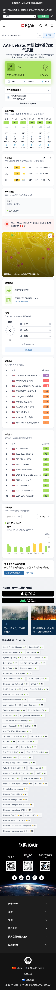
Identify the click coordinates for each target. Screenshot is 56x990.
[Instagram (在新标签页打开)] (34, 877)
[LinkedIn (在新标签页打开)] (41, 877)
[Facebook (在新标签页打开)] (14, 877)
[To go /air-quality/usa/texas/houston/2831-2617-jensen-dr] (28, 496)
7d (50, 158)
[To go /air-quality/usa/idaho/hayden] (28, 417)
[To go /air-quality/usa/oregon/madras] (28, 380)
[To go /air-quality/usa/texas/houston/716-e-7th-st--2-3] (28, 459)
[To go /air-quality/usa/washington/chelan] (28, 412)
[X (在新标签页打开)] (21, 877)
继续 (43, 16)
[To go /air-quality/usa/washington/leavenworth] (28, 391)
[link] (41, 26)
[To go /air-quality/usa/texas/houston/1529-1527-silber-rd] (28, 454)
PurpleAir (32, 103)
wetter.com (30, 344)
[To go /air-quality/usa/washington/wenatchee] (28, 401)
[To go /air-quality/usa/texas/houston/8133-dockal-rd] (28, 464)
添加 (50, 35)
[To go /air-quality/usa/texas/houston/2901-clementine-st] (28, 490)
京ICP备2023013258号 (40, 985)
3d (44, 158)
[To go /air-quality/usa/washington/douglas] (28, 396)
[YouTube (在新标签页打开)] (28, 877)
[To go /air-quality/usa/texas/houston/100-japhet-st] (28, 448)
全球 (2, 35)
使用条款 (28, 974)
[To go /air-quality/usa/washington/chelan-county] (28, 386)
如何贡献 (29, 573)
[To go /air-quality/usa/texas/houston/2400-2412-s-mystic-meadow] (28, 475)
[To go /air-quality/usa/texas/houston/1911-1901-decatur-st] (28, 469)
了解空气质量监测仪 (21, 302)
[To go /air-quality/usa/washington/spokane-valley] (28, 407)
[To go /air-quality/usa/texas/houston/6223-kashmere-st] (28, 480)
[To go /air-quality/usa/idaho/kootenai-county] (28, 422)
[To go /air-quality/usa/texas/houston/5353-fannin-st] (28, 485)
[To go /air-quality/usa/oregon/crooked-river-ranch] (28, 375)
